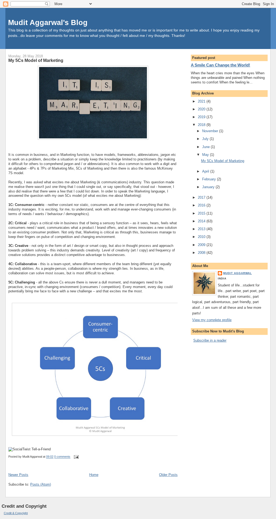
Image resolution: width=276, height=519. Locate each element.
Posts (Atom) (40, 484)
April (206, 171)
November (210, 131)
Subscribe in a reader (209, 340)
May (206, 155)
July (206, 139)
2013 (202, 229)
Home (93, 475)
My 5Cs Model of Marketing (35, 60)
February (209, 179)
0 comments (62, 456)
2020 (202, 109)
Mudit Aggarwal (237, 273)
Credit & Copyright (16, 513)
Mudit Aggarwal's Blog (48, 22)
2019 (202, 117)
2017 (202, 197)
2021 (202, 101)
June (206, 147)
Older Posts (168, 475)
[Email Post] (75, 456)
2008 (202, 253)
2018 (202, 125)
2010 (202, 237)
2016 (202, 205)
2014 (202, 221)
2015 (202, 213)
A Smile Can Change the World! (220, 65)
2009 (202, 245)
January (209, 187)
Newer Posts (18, 475)
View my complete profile (212, 320)
